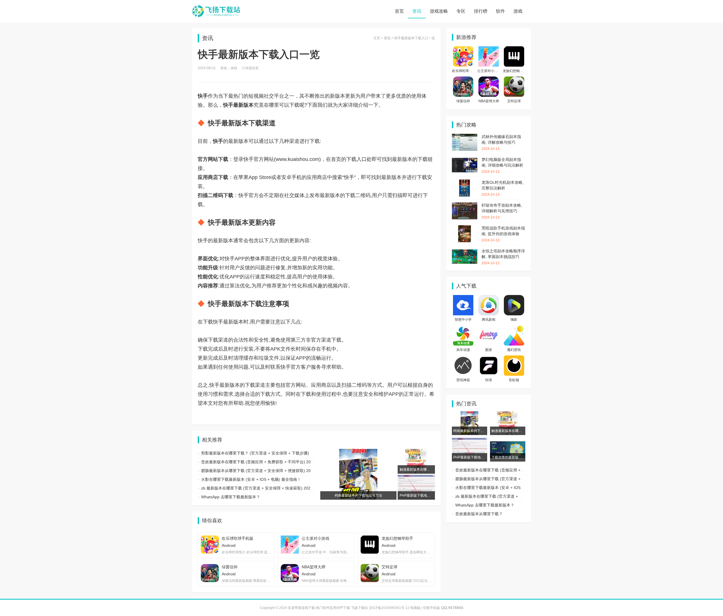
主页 (376, 38)
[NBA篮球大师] (488, 79)
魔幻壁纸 (514, 350)
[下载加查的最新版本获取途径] (507, 440)
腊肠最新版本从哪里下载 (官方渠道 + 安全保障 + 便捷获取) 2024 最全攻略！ (268, 470)
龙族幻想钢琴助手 (516, 71)
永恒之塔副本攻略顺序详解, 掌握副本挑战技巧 (503, 257)
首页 (399, 11)
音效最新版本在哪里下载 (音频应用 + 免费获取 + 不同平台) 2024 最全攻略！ (268, 462)
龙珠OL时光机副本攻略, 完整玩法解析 (503, 188)
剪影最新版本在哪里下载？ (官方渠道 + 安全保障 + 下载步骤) (255, 453)
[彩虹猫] (514, 358)
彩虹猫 (514, 380)
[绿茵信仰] (463, 79)
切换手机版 (431, 608)
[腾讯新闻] (488, 298)
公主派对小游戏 (489, 71)
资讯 (416, 11)
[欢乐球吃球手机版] (463, 49)
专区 (460, 11)
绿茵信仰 (463, 101)
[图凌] (488, 328)
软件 (500, 11)
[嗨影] (514, 298)
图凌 (488, 350)
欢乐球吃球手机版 (465, 71)
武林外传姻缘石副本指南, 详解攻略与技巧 (501, 142)
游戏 (517, 11)
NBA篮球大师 (488, 101)
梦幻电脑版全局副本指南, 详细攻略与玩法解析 (502, 165)
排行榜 (480, 11)
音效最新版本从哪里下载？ (479, 514)
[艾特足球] (514, 79)
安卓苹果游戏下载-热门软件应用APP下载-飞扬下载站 (216, 11)
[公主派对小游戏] (488, 49)
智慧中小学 (463, 320)
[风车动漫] (463, 328)
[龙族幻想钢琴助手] (514, 49)
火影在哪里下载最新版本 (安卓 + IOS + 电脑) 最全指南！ (251, 479)
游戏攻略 (439, 11)
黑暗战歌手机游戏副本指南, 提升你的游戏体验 (503, 234)
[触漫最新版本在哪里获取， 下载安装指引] (507, 414)
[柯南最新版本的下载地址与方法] (469, 414)
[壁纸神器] (463, 358)
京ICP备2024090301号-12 (389, 608)
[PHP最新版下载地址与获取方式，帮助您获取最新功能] (469, 440)
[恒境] (488, 358)
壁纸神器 (463, 380)
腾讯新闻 (488, 320)
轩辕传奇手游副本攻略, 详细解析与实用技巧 (502, 211)
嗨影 (514, 320)
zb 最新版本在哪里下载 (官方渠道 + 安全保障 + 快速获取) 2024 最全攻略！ (267, 488)
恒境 (488, 380)
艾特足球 (514, 101)
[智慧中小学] (463, 298)
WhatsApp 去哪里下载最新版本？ (230, 497)
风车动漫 (463, 350)
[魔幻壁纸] (514, 328)
